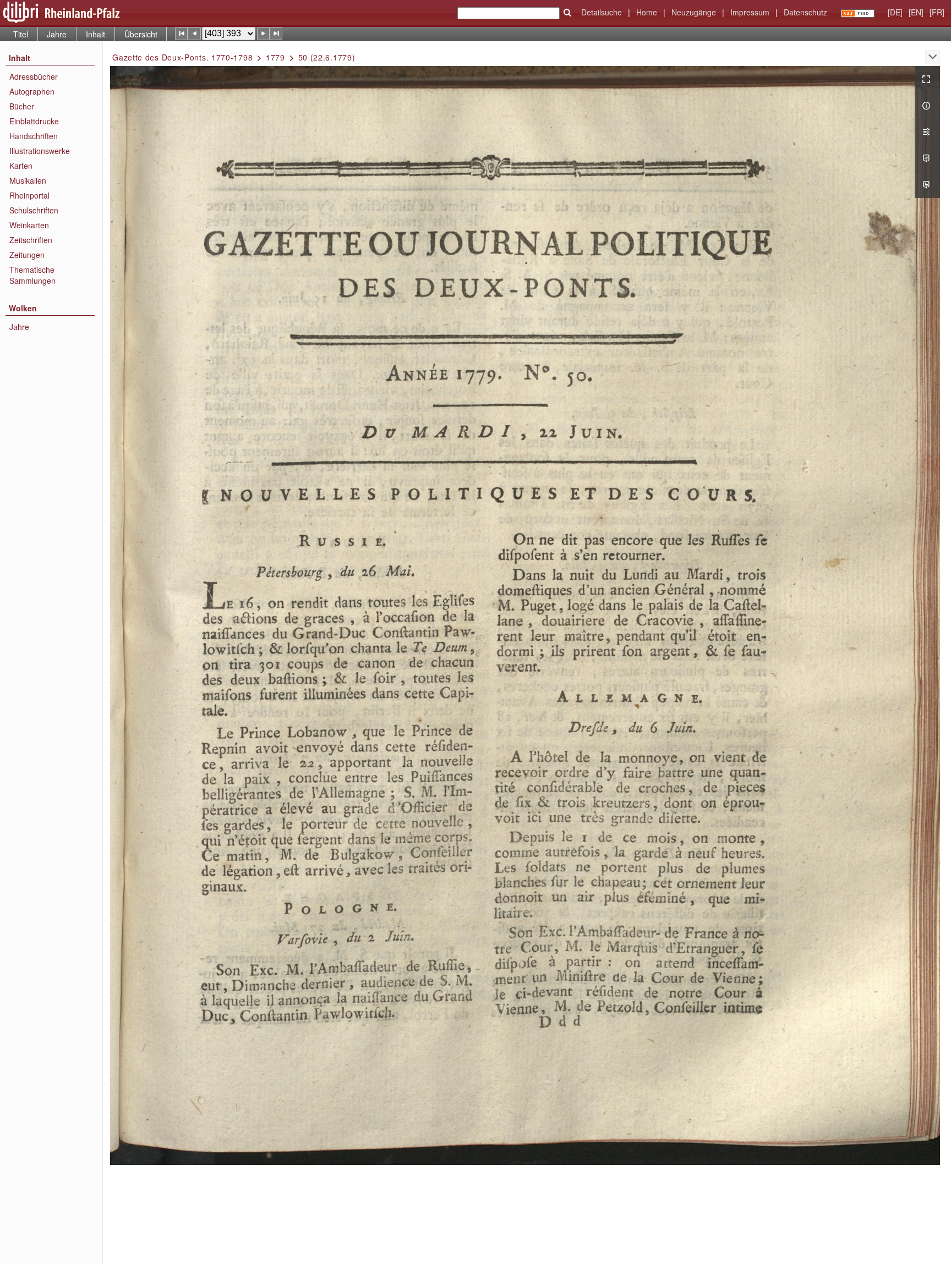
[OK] (567, 12)
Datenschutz (805, 12)
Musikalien (27, 180)
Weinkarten (29, 224)
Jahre (57, 34)
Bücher (21, 106)
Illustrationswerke (39, 150)
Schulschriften (33, 210)
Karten (20, 165)
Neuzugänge (693, 12)
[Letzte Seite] (276, 33)
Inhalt (95, 34)
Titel (20, 34)
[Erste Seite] (181, 33)
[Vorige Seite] (194, 33)
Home (646, 12)
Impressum (749, 12)
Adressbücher (33, 76)
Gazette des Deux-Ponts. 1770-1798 (182, 57)
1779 (275, 57)
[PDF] (927, 158)
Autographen (31, 91)
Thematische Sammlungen (32, 275)
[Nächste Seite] (263, 33)
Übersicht (140, 34)
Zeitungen (27, 254)
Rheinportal (29, 195)
